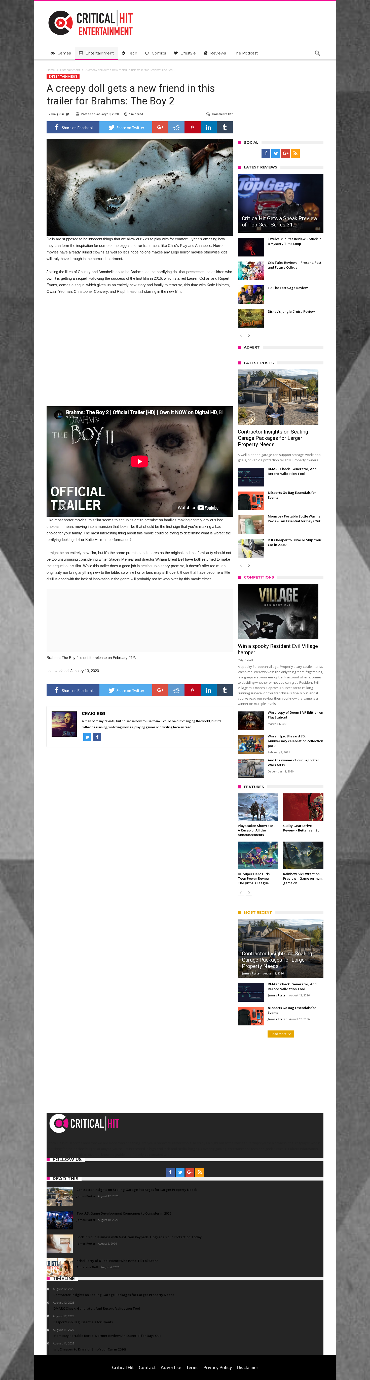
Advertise (171, 1367)
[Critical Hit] (91, 8)
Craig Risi (57, 114)
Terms (192, 1367)
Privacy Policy (217, 1367)
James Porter (251, 973)
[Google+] (285, 153)
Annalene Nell (87, 1267)
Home (51, 70)
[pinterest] (192, 127)
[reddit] (176, 127)
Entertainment (70, 70)
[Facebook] (266, 153)
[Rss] (295, 153)
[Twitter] (275, 153)
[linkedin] (209, 127)
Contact (147, 1367)
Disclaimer (247, 1367)
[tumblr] (225, 127)
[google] (160, 127)
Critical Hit (123, 1367)
